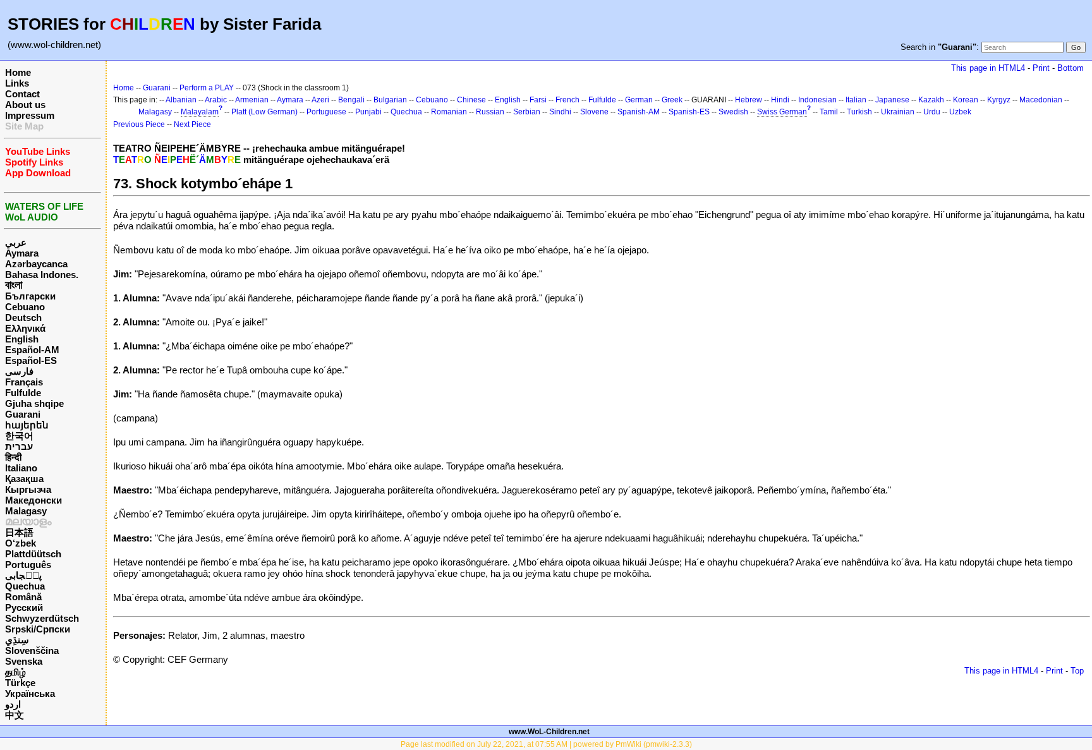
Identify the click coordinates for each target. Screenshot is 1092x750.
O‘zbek (20, 543)
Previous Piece (139, 124)
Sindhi (560, 111)
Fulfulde (23, 392)
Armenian (252, 99)
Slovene (594, 111)
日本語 (19, 532)
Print (1041, 68)
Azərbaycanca (36, 263)
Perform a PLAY (206, 87)
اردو (13, 704)
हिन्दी (13, 457)
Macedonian (1040, 99)
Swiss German (782, 111)
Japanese (892, 99)
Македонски (33, 500)
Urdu (931, 111)
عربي (16, 242)
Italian (856, 99)
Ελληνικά (25, 328)
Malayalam (200, 111)
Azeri (320, 99)
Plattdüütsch (33, 553)
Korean (965, 99)
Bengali (351, 99)
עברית (19, 446)
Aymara (22, 253)
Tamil (829, 111)
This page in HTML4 (988, 68)
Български (30, 296)
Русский (24, 607)
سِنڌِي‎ (17, 639)
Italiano (21, 468)
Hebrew (748, 99)
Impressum (29, 115)
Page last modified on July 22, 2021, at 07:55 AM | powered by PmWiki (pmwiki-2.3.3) (546, 744)
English (22, 339)
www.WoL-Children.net (549, 731)
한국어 (19, 435)
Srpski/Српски (37, 629)
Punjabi (368, 111)
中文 (14, 715)
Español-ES (31, 360)
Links (17, 83)
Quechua (25, 586)
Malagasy (26, 510)
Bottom (1070, 68)
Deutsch (23, 317)
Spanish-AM (638, 111)
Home (18, 72)
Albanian (181, 99)
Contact (22, 93)
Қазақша (24, 478)
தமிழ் (15, 672)
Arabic (216, 99)
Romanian (449, 111)
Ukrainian (897, 111)
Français (24, 382)
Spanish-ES (689, 111)
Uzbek (960, 111)
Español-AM (32, 349)
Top (1077, 670)
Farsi (538, 99)
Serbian (526, 111)
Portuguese (326, 111)
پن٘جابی (23, 575)
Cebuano (25, 306)
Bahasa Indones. (41, 274)
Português (28, 564)
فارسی (19, 371)
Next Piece (192, 124)
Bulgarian (390, 99)
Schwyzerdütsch (42, 618)
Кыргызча (28, 489)
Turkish (859, 111)
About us (25, 104)
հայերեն (27, 425)
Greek (672, 99)
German (639, 99)
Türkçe (20, 682)
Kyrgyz (998, 99)
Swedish (733, 111)
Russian (490, 111)
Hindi (780, 99)
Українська (30, 693)
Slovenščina (32, 650)
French (567, 99)
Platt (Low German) (264, 111)
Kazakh (931, 99)
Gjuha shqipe (34, 403)
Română (23, 596)
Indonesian (817, 99)
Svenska (23, 661)
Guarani (22, 414)
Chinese (471, 99)
